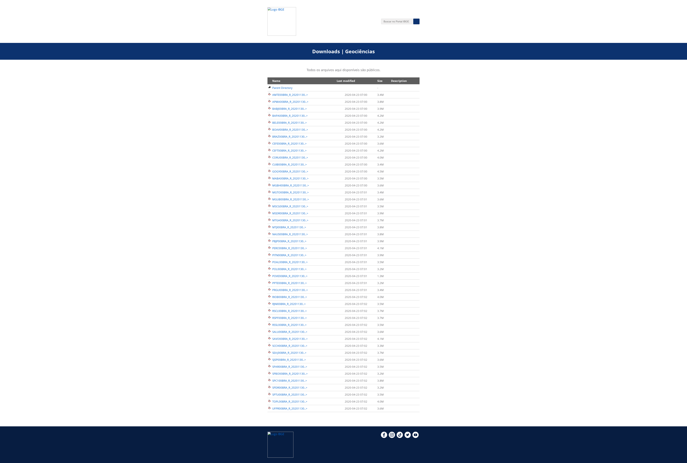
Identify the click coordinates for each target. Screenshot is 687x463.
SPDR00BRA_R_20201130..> (289, 387)
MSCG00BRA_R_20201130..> (290, 206)
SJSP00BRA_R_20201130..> (289, 359)
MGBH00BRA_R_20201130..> (290, 185)
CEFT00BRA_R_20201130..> (289, 150)
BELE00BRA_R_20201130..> (289, 122)
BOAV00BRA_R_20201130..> (290, 129)
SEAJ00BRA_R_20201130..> (289, 352)
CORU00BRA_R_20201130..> (290, 157)
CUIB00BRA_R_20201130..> (289, 164)
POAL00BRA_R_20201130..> (290, 262)
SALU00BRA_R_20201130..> (289, 332)
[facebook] (384, 437)
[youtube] (415, 437)
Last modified (346, 81)
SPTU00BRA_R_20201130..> (289, 394)
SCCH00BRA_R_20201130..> (289, 346)
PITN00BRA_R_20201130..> (289, 255)
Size (380, 81)
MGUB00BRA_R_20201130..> (290, 199)
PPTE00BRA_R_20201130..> (289, 283)
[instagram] (392, 437)
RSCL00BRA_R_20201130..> (289, 311)
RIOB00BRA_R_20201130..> (289, 297)
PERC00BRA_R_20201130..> (289, 248)
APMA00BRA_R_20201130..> (290, 102)
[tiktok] (400, 437)
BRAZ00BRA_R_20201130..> (290, 136)
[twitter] (408, 437)
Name (276, 81)
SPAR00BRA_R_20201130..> (289, 366)
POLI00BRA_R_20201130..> (289, 269)
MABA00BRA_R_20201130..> (290, 178)
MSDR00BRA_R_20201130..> (290, 213)
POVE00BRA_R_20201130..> (290, 276)
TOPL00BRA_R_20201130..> (289, 401)
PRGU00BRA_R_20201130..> (290, 290)
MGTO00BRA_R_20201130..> (290, 192)
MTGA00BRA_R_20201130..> (290, 220)
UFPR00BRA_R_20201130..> (289, 408)
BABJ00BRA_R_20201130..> (289, 108)
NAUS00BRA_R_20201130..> (290, 234)
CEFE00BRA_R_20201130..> (289, 143)
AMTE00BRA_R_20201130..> (290, 95)
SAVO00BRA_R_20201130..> (290, 339)
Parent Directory (282, 88)
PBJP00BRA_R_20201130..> (289, 241)
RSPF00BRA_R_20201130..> (289, 318)
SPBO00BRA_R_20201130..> (290, 373)
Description (399, 81)
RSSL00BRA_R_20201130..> (289, 325)
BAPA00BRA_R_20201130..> (290, 115)
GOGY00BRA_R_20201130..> (290, 171)
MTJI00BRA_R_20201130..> (289, 227)
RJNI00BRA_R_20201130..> (289, 304)
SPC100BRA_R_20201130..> (289, 380)
